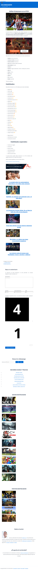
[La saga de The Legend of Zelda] (9, 420)
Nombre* (6, 290)
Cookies (18, 568)
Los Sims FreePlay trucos (19, 379)
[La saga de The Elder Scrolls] (9, 429)
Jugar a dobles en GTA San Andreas (19, 384)
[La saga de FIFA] (9, 412)
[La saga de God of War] (9, 472)
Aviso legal (22, 568)
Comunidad (24, 51)
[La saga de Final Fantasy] (9, 480)
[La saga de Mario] (9, 463)
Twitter (15, 542)
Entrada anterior (7, 262)
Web (26, 290)
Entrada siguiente (7, 263)
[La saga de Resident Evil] (9, 446)
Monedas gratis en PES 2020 (19, 377)
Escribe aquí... (7, 276)
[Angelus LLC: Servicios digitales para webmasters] (19, 168)
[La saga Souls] (9, 403)
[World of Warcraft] (9, 521)
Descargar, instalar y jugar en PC (19, 386)
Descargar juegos (19, 372)
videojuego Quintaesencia (27, 540)
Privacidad (15, 568)
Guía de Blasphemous (19, 374)
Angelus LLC (24, 537)
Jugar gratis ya (14, 51)
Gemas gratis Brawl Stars (19, 381)
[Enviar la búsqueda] (17, 362)
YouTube (7, 542)
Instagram (12, 542)
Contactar (26, 568)
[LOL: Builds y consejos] (9, 505)
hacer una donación (24, 552)
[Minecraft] (9, 513)
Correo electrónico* (17, 290)
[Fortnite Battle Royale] (9, 497)
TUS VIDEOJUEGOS (6, 4)
